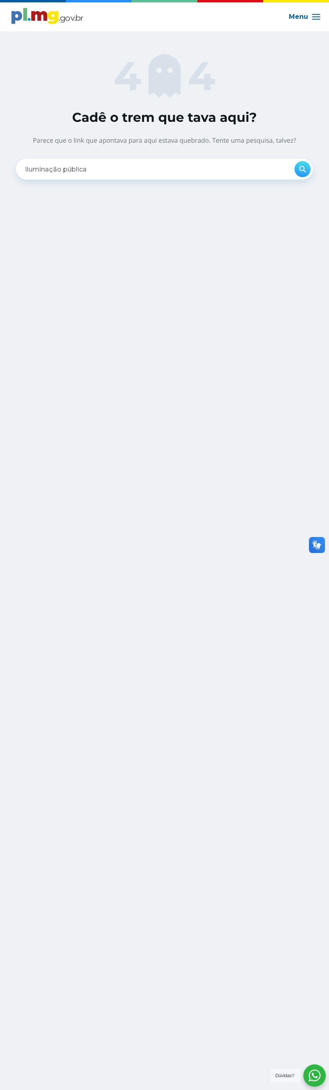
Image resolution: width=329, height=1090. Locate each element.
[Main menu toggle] (305, 17)
